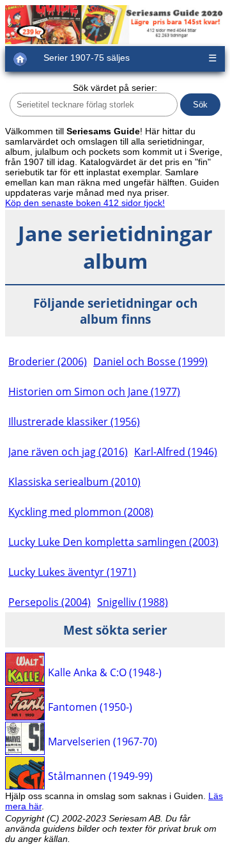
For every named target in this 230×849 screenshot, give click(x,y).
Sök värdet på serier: (115, 88)
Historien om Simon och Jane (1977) (94, 392)
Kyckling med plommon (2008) (80, 512)
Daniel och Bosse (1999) (150, 361)
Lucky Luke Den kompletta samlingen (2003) (113, 542)
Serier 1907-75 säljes (86, 57)
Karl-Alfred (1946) (175, 452)
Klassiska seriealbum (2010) (74, 482)
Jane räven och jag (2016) (68, 452)
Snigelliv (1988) (132, 602)
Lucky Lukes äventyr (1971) (72, 572)
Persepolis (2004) (49, 602)
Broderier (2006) (47, 361)
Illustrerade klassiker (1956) (74, 422)
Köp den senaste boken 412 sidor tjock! (85, 203)
